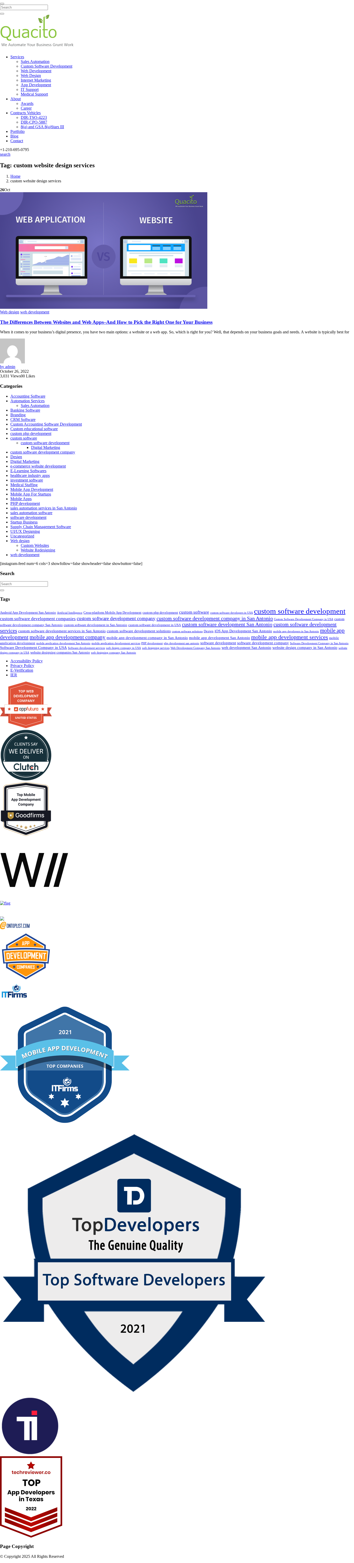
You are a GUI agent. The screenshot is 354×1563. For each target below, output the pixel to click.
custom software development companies (38, 618)
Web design (9, 312)
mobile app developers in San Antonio (296, 631)
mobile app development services (289, 637)
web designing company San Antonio (113, 652)
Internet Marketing (36, 80)
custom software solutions (187, 631)
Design (16, 457)
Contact (16, 141)
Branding (18, 415)
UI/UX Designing (25, 531)
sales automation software (31, 513)
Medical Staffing (24, 485)
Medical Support (34, 94)
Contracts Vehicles (25, 113)
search (5, 154)
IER (13, 675)
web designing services (155, 648)
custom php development (30, 433)
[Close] (2, 3)
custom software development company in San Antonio (215, 618)
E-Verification (21, 670)
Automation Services (27, 401)
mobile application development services (115, 643)
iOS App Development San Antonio (243, 631)
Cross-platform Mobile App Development (112, 612)
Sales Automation (35, 61)
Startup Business (24, 522)
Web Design (31, 75)
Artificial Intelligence (69, 612)
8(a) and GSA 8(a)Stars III (42, 127)
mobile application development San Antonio (63, 643)
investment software (26, 480)
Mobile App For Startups (30, 494)
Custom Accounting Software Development (46, 424)
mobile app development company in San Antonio (147, 638)
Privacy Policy (22, 665)
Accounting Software (27, 396)
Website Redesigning (38, 550)
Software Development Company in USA (33, 648)
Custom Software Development (46, 66)
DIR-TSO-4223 (34, 117)
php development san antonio (181, 643)
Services (17, 57)
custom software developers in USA (231, 612)
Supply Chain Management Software (40, 527)
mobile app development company (67, 637)
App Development (36, 85)
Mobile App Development (31, 489)
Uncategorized (22, 536)
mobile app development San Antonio (219, 638)
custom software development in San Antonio (95, 625)
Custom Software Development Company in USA (303, 619)
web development (34, 312)
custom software (23, 438)
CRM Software (23, 419)
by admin (7, 366)
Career (26, 108)
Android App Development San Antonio (28, 612)
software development (28, 517)
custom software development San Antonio (227, 624)
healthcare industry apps (30, 475)
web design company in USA (123, 648)
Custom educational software (34, 429)
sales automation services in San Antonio (43, 508)
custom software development (45, 443)
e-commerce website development (38, 466)
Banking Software (25, 410)
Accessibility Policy (26, 661)
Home (15, 176)
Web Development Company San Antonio (196, 648)
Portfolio (17, 131)
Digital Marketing (45, 447)
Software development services (86, 648)
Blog (14, 136)
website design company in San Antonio (304, 648)
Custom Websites (35, 545)
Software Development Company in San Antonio (319, 643)
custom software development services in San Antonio (62, 631)
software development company (263, 643)
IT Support (30, 89)
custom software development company (42, 452)
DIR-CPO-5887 (34, 122)
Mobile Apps (21, 499)
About (15, 99)
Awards (27, 103)
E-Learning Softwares (28, 471)
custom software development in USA (154, 625)
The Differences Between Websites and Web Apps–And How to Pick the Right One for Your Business (106, 322)
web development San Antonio (246, 648)
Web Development (36, 71)
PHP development (25, 503)
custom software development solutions (139, 631)
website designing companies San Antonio (60, 652)
